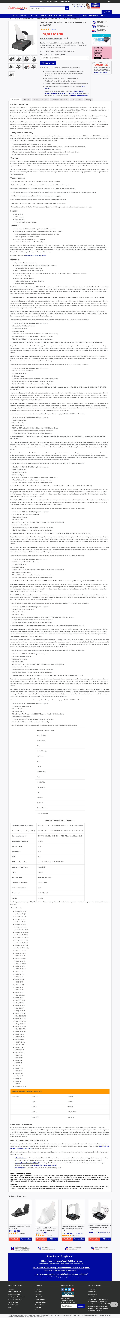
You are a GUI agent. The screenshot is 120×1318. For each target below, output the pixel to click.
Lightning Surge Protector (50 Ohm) (27, 1163)
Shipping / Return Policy (14, 1291)
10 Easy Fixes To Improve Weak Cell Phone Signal (61, 1261)
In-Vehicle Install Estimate (15, 1299)
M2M (50, 15)
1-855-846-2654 (79, 6)
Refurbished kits (92, 1294)
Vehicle (43, 15)
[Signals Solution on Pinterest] (73, 1290)
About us (37, 1289)
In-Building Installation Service (16, 1297)
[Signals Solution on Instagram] (76, 1290)
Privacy (26, 1315)
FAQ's (10, 1307)
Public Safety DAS (13, 1304)
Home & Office (33, 15)
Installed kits (91, 1289)
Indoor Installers (39, 1297)
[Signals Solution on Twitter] (69, 1290)
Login (109, 1)
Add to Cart (27, 1239)
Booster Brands (19, 15)
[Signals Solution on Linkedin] (66, 1290)
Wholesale (38, 1294)
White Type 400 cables (24, 1148)
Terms (30, 1315)
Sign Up (81, 1306)
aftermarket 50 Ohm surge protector (44, 1165)
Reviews (37, 1310)
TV (60, 15)
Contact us (11, 1289)
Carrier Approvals (13, 1302)
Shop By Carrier (81, 15)
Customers (38, 1307)
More (102, 15)
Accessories (67, 15)
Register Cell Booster (14, 1294)
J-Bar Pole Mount (20, 1158)
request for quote (100, 72)
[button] (101, 39)
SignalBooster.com (18, 1315)
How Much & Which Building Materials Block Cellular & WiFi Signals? (61, 1268)
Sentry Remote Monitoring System (35, 255)
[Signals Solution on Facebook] (62, 1290)
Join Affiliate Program (67, 1300)
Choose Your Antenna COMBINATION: (53, 55)
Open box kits (91, 1297)
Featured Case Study (40, 1302)
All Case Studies (39, 1304)
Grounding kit (19, 1168)
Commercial (93, 15)
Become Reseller (65, 1298)
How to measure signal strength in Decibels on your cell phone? (61, 1274)
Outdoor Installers (40, 1299)
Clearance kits (92, 1291)
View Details (14, 1239)
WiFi (55, 15)
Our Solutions (38, 1291)
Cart (108, 12)
